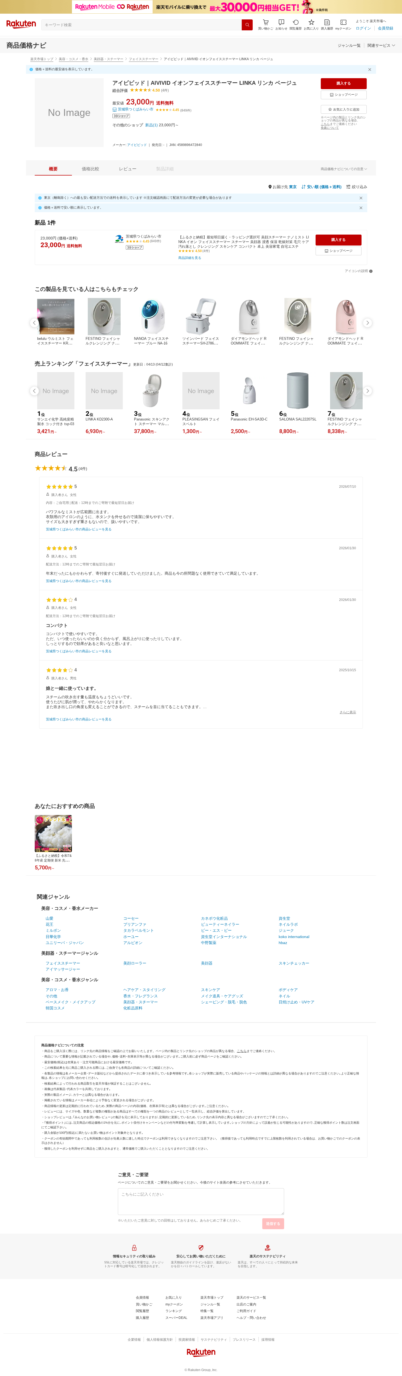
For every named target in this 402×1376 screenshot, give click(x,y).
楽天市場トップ (41, 59)
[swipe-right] (367, 323)
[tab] (53, 169)
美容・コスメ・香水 (73, 59)
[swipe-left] (34, 323)
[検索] (247, 24)
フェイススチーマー (143, 59)
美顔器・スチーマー (108, 59)
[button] (281, 24)
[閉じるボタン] (370, 69)
